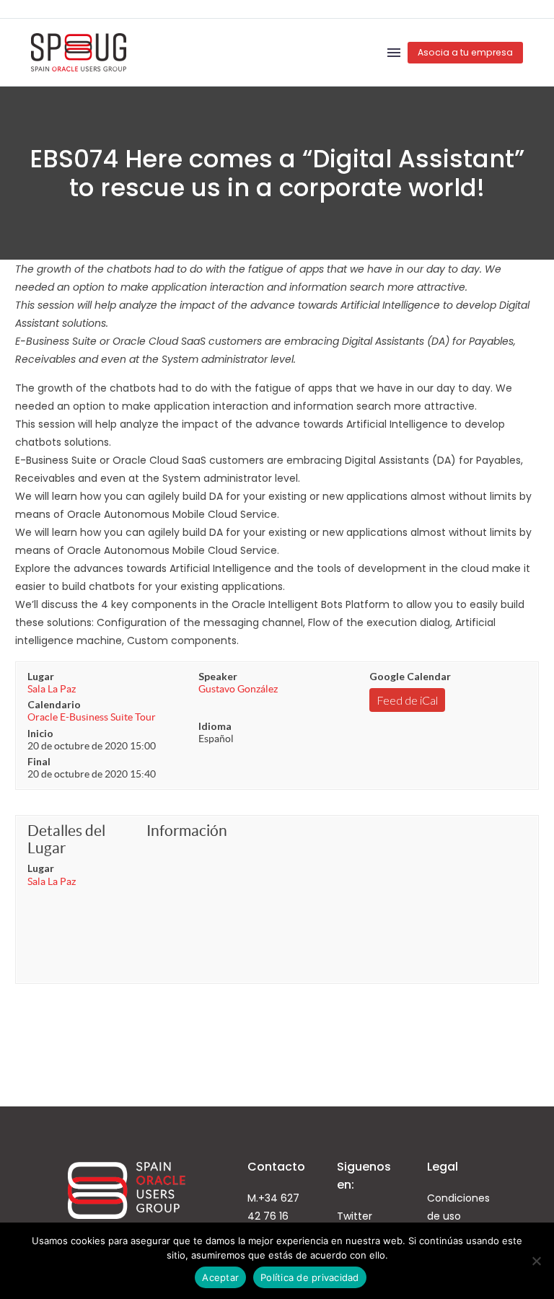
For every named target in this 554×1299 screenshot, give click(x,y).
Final (38, 761)
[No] (536, 1261)
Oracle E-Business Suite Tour (91, 717)
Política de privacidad (309, 1277)
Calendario (54, 704)
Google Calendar (410, 676)
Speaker (217, 676)
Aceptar (220, 1277)
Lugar (40, 676)
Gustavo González (238, 689)
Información (186, 830)
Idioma (215, 726)
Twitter (354, 1216)
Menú (393, 52)
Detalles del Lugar (66, 839)
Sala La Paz (51, 689)
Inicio (40, 733)
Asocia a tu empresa (465, 52)
